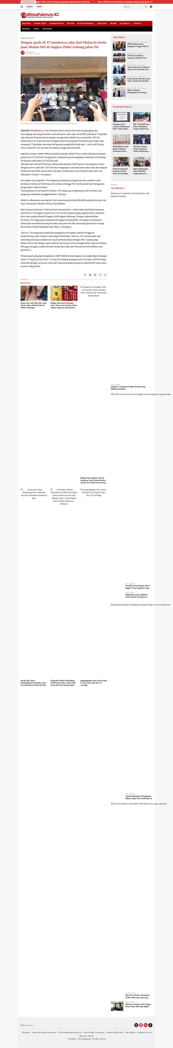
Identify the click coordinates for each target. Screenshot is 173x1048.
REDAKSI (26, 29)
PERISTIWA (102, 23)
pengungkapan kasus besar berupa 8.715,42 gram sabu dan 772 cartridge (93, 683)
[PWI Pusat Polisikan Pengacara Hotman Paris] (119, 57)
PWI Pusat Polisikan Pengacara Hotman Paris (137, 57)
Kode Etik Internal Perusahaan (44, 1032)
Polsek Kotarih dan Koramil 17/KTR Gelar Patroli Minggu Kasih (121, 171)
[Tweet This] (90, 275)
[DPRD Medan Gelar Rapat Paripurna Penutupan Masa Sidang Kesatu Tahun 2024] (121, 139)
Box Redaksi (130, 1032)
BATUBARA (47, 29)
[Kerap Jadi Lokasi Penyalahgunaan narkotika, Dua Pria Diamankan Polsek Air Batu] (34, 583)
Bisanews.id (30, 52)
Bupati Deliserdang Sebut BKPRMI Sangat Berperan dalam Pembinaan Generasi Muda (140, 171)
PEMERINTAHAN (56, 23)
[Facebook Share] (85, 275)
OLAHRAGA (125, 23)
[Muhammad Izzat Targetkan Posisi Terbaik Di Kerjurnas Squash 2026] (117, 596)
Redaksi (30, 6)
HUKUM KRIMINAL (85, 23)
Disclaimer (26, 1032)
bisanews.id (86, 1039)
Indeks (39, 6)
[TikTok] (150, 1025)
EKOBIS (113, 23)
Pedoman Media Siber (115, 1032)
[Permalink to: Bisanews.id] (23, 52)
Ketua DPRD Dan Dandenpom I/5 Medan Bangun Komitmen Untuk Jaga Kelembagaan (109, 2)
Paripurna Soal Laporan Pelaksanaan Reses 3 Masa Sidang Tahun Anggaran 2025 (121, 126)
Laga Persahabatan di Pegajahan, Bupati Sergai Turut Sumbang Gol (139, 797)
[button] (146, 7)
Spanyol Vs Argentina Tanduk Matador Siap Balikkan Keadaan (128, 388)
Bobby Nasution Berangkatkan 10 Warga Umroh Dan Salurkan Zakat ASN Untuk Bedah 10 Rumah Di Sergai (138, 91)
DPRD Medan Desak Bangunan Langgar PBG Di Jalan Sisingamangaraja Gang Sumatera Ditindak (138, 45)
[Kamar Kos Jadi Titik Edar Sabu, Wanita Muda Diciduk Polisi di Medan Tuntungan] (34, 293)
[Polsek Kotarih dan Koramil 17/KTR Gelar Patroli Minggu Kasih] (121, 162)
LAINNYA (137, 23)
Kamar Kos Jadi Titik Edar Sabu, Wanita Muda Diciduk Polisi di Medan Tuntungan (34, 305)
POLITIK (70, 23)
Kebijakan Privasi (144, 1032)
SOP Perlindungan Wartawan (70, 1032)
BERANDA (26, 23)
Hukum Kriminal (27, 38)
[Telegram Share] (100, 275)
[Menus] (22, 7)
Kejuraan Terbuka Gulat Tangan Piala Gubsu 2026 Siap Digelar (138, 1005)
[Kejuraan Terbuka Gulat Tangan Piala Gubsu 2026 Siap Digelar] (117, 1006)
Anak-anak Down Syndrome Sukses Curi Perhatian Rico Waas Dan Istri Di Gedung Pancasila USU (138, 68)
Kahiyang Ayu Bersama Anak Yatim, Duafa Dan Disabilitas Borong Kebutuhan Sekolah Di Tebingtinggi (138, 80)
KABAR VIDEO (40, 23)
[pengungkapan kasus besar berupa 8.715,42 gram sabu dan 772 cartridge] (93, 583)
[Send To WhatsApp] (105, 275)
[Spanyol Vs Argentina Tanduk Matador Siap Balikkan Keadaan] (131, 287)
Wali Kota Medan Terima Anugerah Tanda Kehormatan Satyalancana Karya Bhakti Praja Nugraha (141, 149)
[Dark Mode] (151, 7)
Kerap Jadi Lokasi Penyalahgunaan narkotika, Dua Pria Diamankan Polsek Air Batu (33, 683)
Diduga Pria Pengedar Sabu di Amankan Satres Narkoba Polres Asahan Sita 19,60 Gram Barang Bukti (93, 480)
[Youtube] (146, 1025)
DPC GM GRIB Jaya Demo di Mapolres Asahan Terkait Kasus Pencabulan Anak (141, 126)
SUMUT (36, 29)
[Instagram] (141, 1025)
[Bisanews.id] (40, 15)
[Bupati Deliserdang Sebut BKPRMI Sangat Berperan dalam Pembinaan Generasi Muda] (141, 162)
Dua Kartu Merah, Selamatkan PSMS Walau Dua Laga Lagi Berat (138, 996)
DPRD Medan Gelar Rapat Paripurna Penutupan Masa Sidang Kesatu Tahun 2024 (121, 149)
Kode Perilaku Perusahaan (94, 1032)
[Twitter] (136, 1025)
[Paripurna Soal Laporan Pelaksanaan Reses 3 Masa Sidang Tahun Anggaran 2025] (121, 117)
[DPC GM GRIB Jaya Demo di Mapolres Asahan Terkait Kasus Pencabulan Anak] (141, 117)
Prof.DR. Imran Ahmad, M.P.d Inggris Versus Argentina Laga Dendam (138, 587)
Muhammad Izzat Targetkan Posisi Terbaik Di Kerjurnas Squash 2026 (137, 596)
